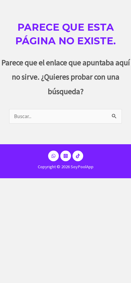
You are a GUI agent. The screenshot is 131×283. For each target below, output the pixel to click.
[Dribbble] (53, 156)
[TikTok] (78, 156)
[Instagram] (65, 156)
